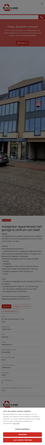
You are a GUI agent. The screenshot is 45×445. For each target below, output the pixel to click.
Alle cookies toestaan (22, 440)
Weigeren (23, 434)
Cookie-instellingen (22, 429)
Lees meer (16, 423)
